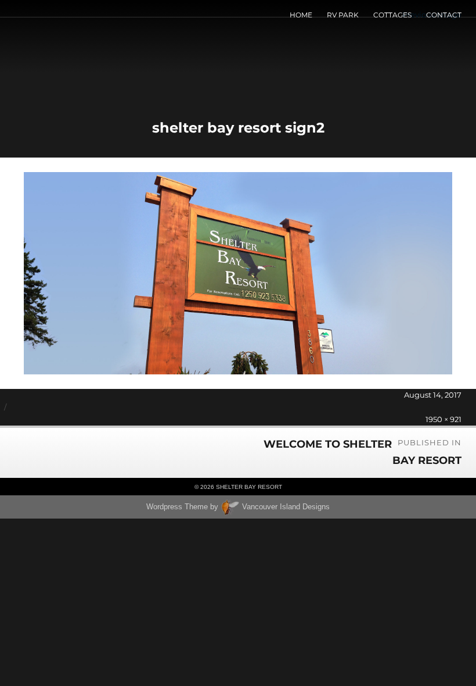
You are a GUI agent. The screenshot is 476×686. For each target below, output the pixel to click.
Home (301, 14)
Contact (443, 14)
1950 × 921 (443, 419)
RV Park (343, 14)
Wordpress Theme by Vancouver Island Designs (238, 506)
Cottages (392, 14)
